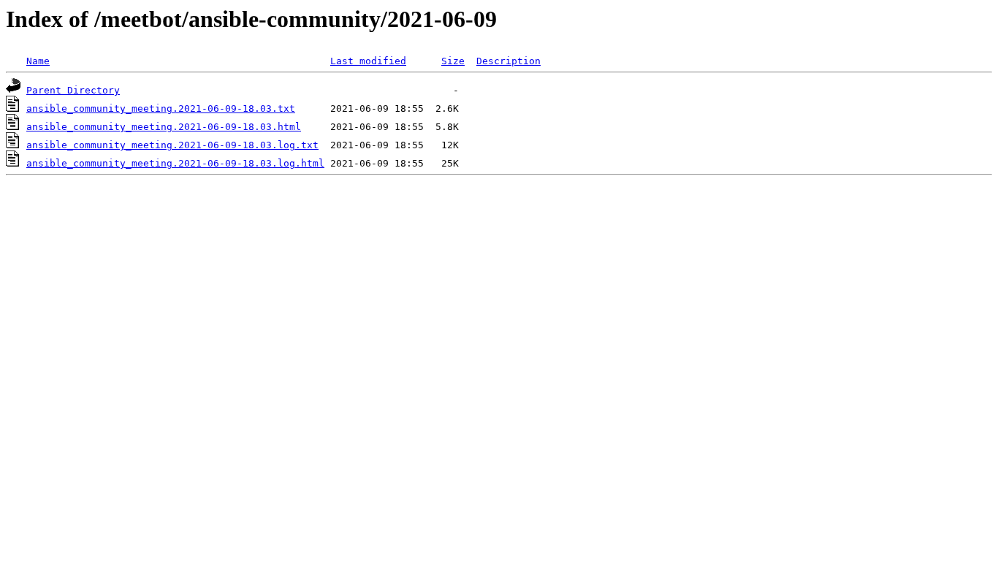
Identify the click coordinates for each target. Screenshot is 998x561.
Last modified (368, 61)
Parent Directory (73, 90)
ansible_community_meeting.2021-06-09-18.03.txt (160, 108)
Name (38, 61)
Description (508, 61)
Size (453, 61)
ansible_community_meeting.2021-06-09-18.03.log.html (175, 163)
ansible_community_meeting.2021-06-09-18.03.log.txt (172, 145)
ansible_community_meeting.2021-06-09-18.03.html (163, 126)
